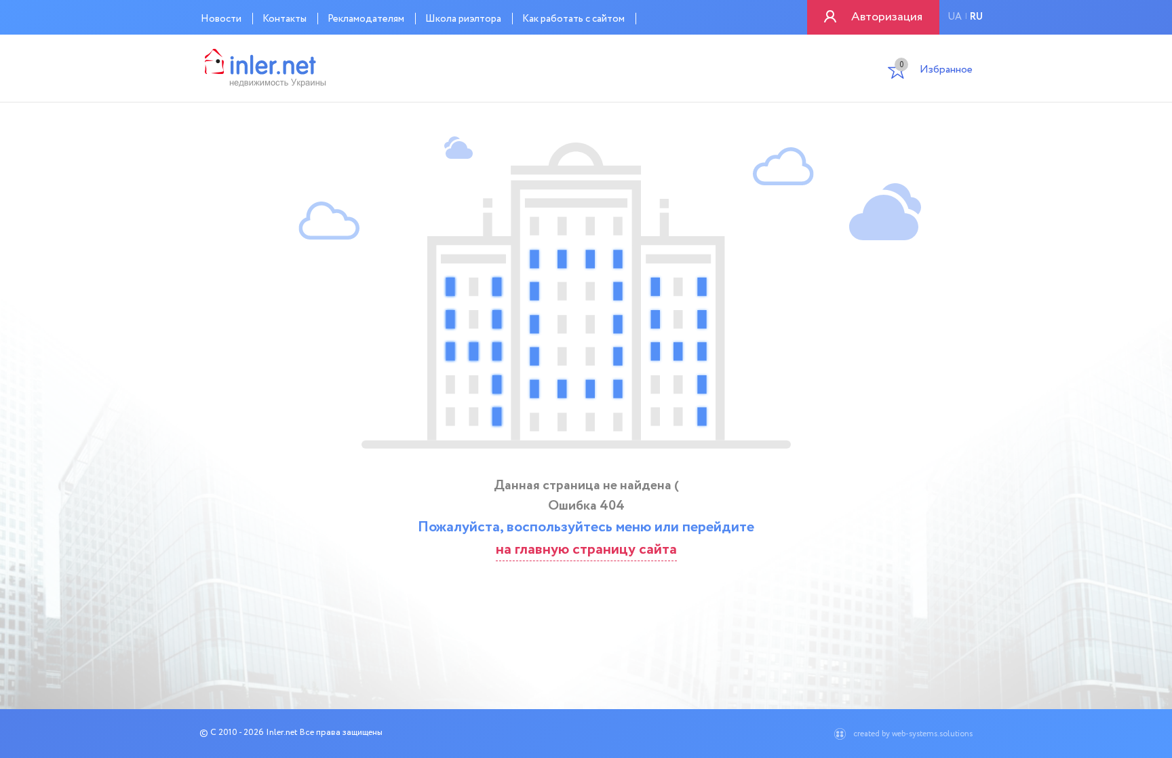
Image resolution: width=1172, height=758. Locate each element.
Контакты (284, 19)
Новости (221, 19)
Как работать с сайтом (573, 19)
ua (955, 17)
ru (976, 17)
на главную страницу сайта (586, 550)
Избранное (936, 70)
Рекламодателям (366, 19)
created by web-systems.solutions (913, 734)
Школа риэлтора (463, 19)
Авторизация (886, 17)
